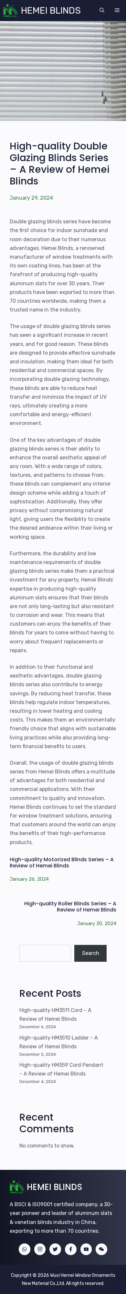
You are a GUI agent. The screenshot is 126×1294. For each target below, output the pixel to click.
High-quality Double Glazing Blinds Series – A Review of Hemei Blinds (60, 163)
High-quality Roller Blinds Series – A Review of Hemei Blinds (70, 906)
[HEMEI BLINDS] (10, 10)
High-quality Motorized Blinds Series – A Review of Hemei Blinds (62, 862)
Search (90, 953)
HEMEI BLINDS (51, 10)
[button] (102, 10)
